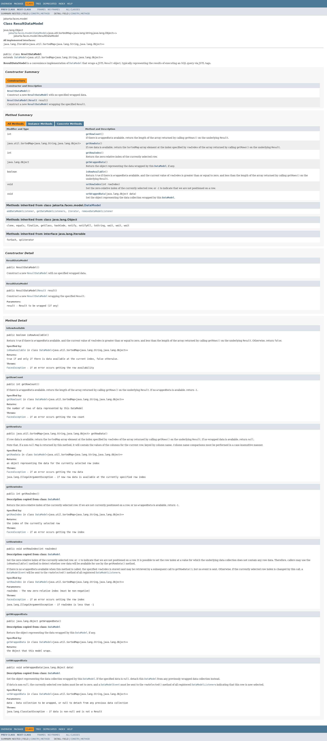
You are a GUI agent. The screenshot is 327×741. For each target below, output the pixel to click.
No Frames (54, 9)
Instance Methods (40, 123)
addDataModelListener (20, 211)
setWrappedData (95, 193)
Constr (34, 13)
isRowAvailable (95, 171)
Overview (6, 4)
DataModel (20, 57)
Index (62, 4)
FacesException (16, 367)
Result (33, 100)
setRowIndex (93, 184)
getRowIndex (93, 152)
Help (69, 4)
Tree (38, 4)
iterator (73, 211)
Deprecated (50, 4)
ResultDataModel (17, 91)
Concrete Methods (69, 123)
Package (18, 4)
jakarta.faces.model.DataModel (27, 33)
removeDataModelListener (97, 211)
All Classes (73, 9)
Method (45, 13)
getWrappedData (95, 162)
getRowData (92, 143)
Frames (41, 9)
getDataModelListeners (51, 211)
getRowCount (93, 134)
